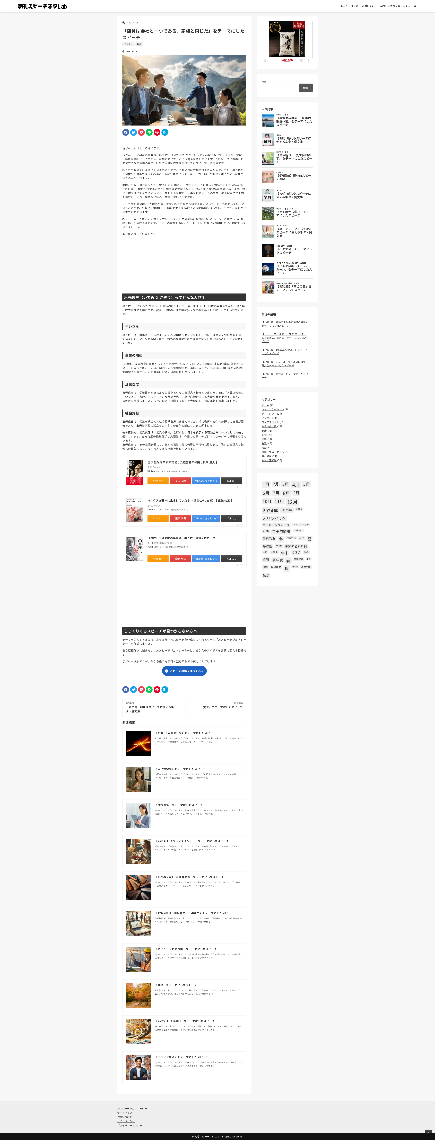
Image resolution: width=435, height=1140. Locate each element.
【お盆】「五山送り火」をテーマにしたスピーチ (185, 733)
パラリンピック (301, 524)
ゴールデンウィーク (276, 525)
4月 (296, 484)
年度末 (274, 551)
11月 (279, 501)
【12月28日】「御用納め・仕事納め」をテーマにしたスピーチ (194, 913)
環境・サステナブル (273, 451)
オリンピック (274, 518)
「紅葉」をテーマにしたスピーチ (176, 985)
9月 (296, 492)
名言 (139, 44)
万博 (266, 531)
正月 (308, 558)
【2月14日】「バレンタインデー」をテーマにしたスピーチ (192, 841)
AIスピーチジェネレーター (395, 6)
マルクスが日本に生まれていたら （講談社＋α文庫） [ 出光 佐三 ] (189, 500)
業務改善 (298, 558)
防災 (266, 575)
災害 (265, 567)
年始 (265, 551)
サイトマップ (124, 1112)
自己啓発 (267, 456)
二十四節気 (281, 531)
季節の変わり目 (296, 546)
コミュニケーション (273, 409)
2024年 (270, 510)
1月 (266, 484)
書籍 (264, 447)
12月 (292, 501)
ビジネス (128, 44)
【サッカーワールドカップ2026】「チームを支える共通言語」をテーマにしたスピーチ (284, 337)
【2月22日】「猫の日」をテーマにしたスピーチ (185, 1021)
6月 (266, 493)
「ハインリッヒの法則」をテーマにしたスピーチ (186, 949)
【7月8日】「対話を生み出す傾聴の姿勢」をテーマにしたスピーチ (285, 323)
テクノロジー (269, 413)
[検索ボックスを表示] (415, 6)
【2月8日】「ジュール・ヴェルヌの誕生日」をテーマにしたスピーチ (284, 363)
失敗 (279, 546)
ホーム (344, 6)
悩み (306, 552)
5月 (306, 484)
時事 (264, 443)
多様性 (267, 546)
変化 (301, 538)
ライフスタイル (270, 422)
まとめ (355, 6)
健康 (264, 430)
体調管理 (269, 538)
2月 (276, 483)
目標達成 (276, 567)
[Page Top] (428, 1133)
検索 (264, 81)
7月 (276, 493)
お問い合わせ (369, 6)
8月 (286, 493)
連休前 (295, 566)
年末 (284, 552)
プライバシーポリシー (129, 1125)
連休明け (306, 566)
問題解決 (291, 537)
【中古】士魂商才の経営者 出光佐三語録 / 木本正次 (181, 538)
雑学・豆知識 (269, 460)
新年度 (277, 559)
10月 (267, 501)
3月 (285, 484)
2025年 (287, 509)
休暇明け (298, 530)
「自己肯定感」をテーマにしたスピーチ (180, 769)
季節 (264, 439)
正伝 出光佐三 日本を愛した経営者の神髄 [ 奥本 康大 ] (182, 462)
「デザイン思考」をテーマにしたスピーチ (181, 1057)
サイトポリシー (126, 1121)
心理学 (296, 552)
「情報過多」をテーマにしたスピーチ (179, 805)
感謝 (266, 559)
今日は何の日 (269, 426)
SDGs (299, 508)
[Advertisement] (184, 262)
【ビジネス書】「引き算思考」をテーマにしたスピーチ (189, 877)
